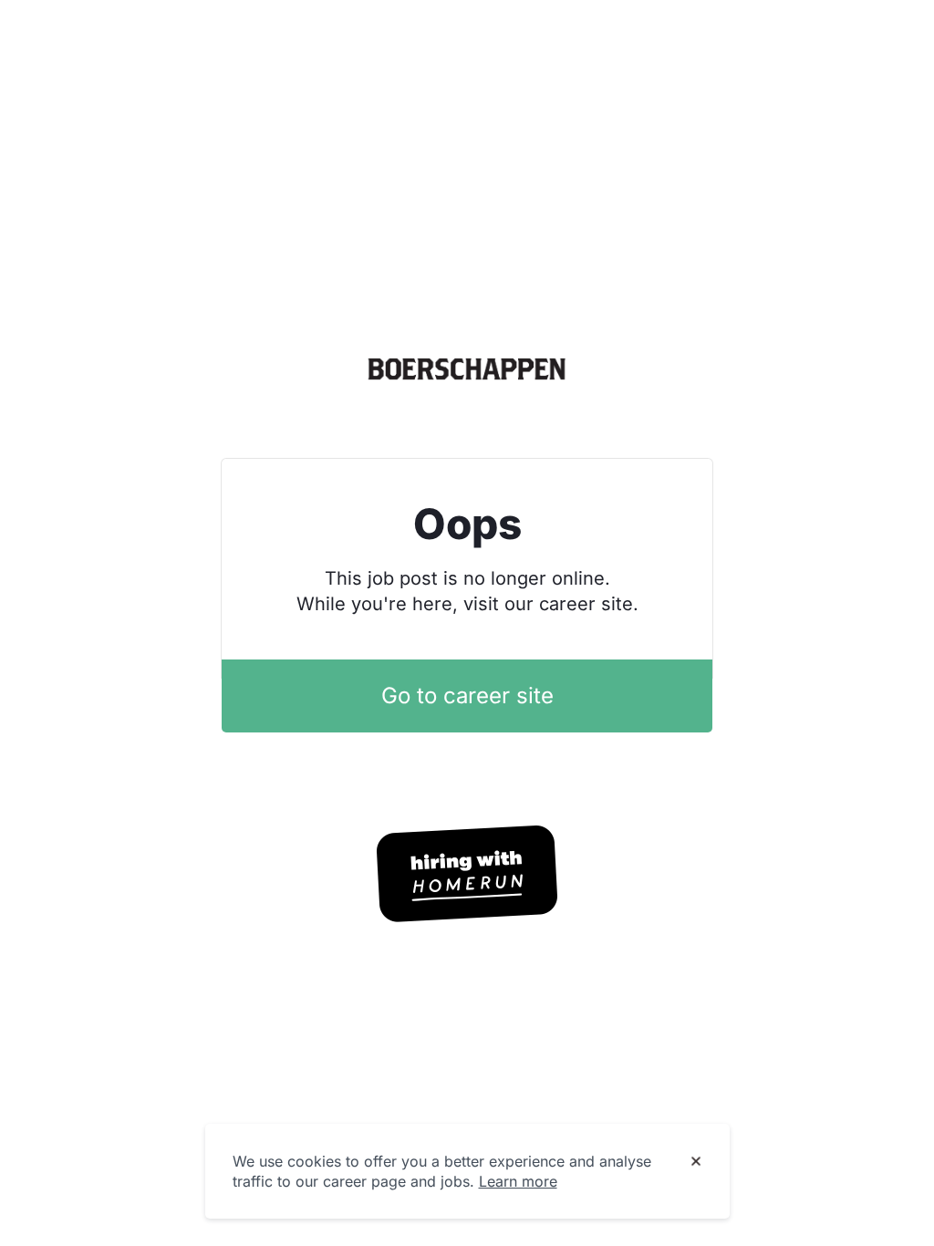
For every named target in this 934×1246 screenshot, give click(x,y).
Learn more (518, 1181)
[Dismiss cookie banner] (696, 1162)
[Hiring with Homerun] (467, 874)
